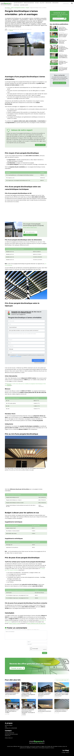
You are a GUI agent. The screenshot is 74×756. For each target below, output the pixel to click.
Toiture (37, 2)
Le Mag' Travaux (65, 752)
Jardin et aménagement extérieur (18, 7)
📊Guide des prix (18, 2)
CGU (6, 726)
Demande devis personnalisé (11, 734)
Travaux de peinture (29, 2)
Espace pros (7, 735)
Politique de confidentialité (11, 728)
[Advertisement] (26, 64)
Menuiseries (55, 2)
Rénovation (48, 2)
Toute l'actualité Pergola (61, 680)
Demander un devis (40, 144)
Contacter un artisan (59, 83)
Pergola (27, 7)
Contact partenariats (9, 732)
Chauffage (16, 5)
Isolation (42, 2)
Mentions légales (8, 725)
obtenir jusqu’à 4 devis (14, 623)
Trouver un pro (16, 668)
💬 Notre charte (24, 5)
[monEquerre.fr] (6, 3)
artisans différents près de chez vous (36, 623)
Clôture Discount (8, 737)
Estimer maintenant (30, 234)
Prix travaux (7, 7)
